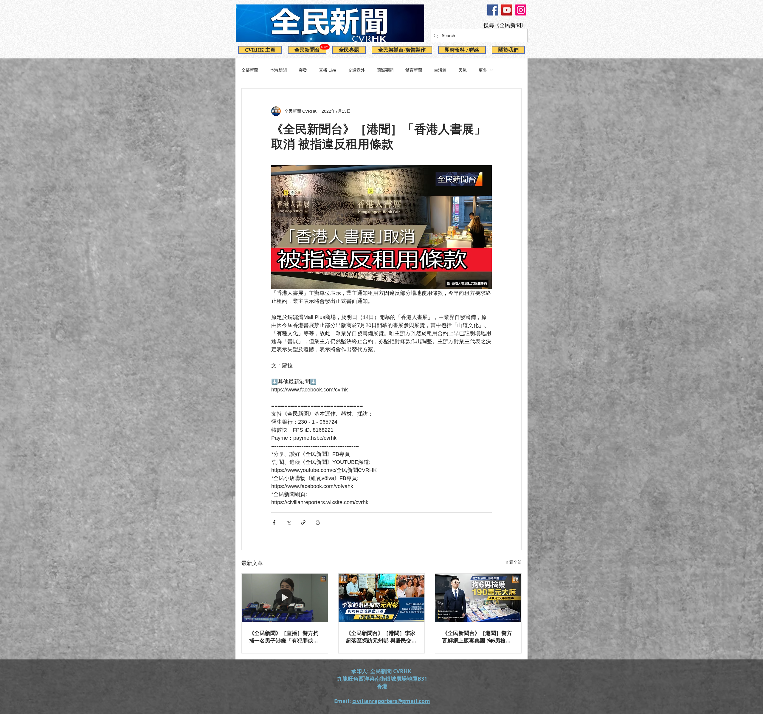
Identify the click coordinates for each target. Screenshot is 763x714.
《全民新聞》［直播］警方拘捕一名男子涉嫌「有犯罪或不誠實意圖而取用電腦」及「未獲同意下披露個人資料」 (284, 636)
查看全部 (513, 562)
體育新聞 (413, 70)
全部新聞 (249, 70)
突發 (303, 70)
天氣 (462, 70)
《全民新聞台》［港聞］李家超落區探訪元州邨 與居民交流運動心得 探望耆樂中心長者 (381, 636)
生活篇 (440, 70)
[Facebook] (492, 10)
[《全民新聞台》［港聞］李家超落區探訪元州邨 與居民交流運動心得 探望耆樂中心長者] (382, 598)
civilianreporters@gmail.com (391, 701)
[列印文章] (318, 522)
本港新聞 (278, 70)
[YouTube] (506, 10)
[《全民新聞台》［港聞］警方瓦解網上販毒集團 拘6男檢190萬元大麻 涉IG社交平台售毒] (478, 598)
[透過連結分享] (303, 522)
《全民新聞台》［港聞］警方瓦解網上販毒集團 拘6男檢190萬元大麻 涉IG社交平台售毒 (477, 636)
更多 (483, 70)
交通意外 (356, 70)
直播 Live (327, 70)
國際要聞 (385, 70)
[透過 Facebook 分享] (274, 522)
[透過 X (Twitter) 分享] (288, 522)
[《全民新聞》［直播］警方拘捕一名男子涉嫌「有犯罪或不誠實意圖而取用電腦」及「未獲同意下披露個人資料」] (285, 598)
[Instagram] (520, 10)
